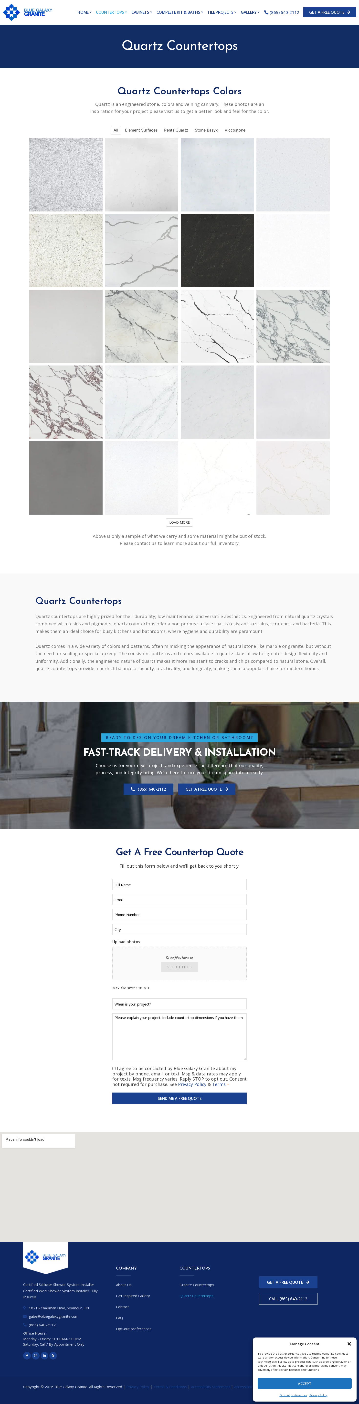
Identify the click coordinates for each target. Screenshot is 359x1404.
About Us (124, 1284)
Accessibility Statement (210, 1386)
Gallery (249, 12)
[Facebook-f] (27, 1356)
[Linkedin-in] (44, 1356)
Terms (219, 1084)
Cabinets (140, 12)
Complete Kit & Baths (178, 12)
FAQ (119, 1317)
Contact (122, 1306)
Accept (304, 1383)
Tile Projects (220, 12)
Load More (179, 522)
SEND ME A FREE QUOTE (179, 1098)
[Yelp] (53, 1356)
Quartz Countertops (196, 1295)
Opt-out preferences (293, 1395)
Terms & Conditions (170, 1386)
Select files (179, 967)
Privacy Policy (318, 1395)
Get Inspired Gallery (133, 1295)
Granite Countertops (197, 1284)
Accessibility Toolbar (251, 1386)
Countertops (110, 12)
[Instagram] (36, 1356)
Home (83, 12)
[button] (349, 1343)
